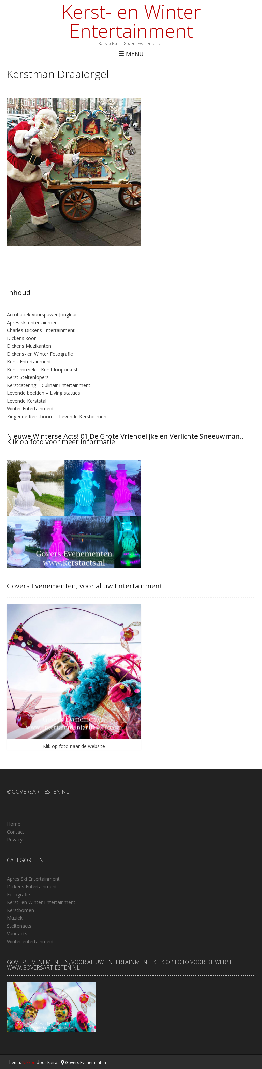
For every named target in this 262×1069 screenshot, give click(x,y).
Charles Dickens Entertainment (41, 330)
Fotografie (18, 894)
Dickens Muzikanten (29, 346)
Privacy (15, 839)
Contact (15, 831)
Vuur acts (17, 933)
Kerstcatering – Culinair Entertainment (48, 385)
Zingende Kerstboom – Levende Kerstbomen (56, 416)
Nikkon (28, 1062)
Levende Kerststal (26, 401)
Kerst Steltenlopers (28, 377)
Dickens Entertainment (32, 886)
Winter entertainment (30, 941)
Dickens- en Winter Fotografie (40, 354)
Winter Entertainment (30, 408)
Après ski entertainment (33, 322)
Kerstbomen (20, 910)
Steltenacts (19, 926)
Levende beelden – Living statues (43, 393)
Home (13, 824)
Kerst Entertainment (29, 361)
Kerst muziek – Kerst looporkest (42, 369)
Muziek (15, 918)
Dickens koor (21, 338)
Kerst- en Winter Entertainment (131, 21)
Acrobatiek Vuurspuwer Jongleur (42, 314)
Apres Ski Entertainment (33, 879)
